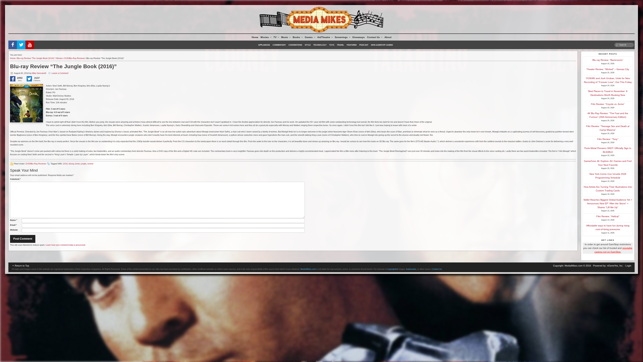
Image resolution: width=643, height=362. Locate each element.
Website (14, 230)
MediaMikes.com (574, 265)
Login (628, 265)
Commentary (279, 45)
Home (255, 37)
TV (274, 37)
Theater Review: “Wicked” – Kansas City (607, 69)
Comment (15, 179)
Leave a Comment (60, 73)
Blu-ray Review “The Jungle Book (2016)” (36, 58)
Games (309, 37)
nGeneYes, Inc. (615, 265)
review (90, 164)
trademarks (411, 269)
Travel (340, 45)
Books (296, 37)
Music (284, 37)
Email (13, 225)
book (77, 164)
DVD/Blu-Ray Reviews (74, 58)
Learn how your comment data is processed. (66, 245)
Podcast (363, 45)
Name (13, 220)
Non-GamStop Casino (382, 45)
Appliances (264, 45)
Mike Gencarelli (39, 73)
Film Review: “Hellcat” (607, 216)
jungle (83, 164)
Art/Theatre (323, 37)
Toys (331, 45)
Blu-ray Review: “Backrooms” (607, 60)
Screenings (341, 37)
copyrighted (392, 269)
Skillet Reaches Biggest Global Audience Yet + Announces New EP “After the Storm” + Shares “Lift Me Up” (607, 203)
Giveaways (358, 37)
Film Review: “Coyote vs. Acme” (608, 104)
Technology (320, 45)
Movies (265, 37)
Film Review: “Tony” (607, 139)
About (387, 37)
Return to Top (22, 265)
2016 (65, 164)
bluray (71, 164)
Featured (352, 45)
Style (308, 45)
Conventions (295, 45)
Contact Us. (437, 269)
